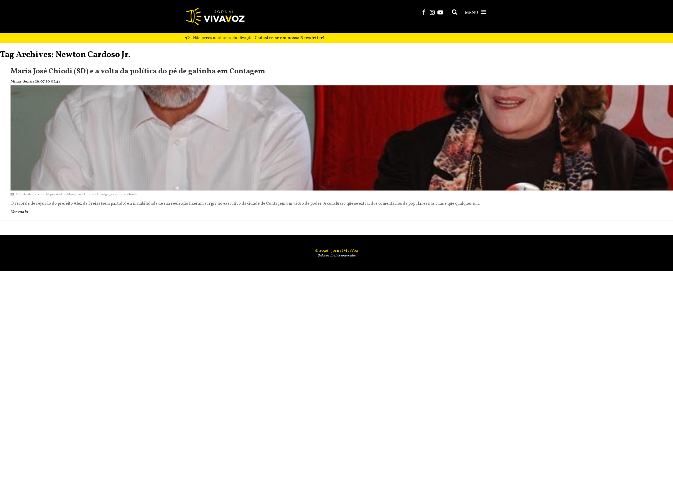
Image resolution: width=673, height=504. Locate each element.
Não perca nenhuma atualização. (258, 38)
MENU (472, 13)
